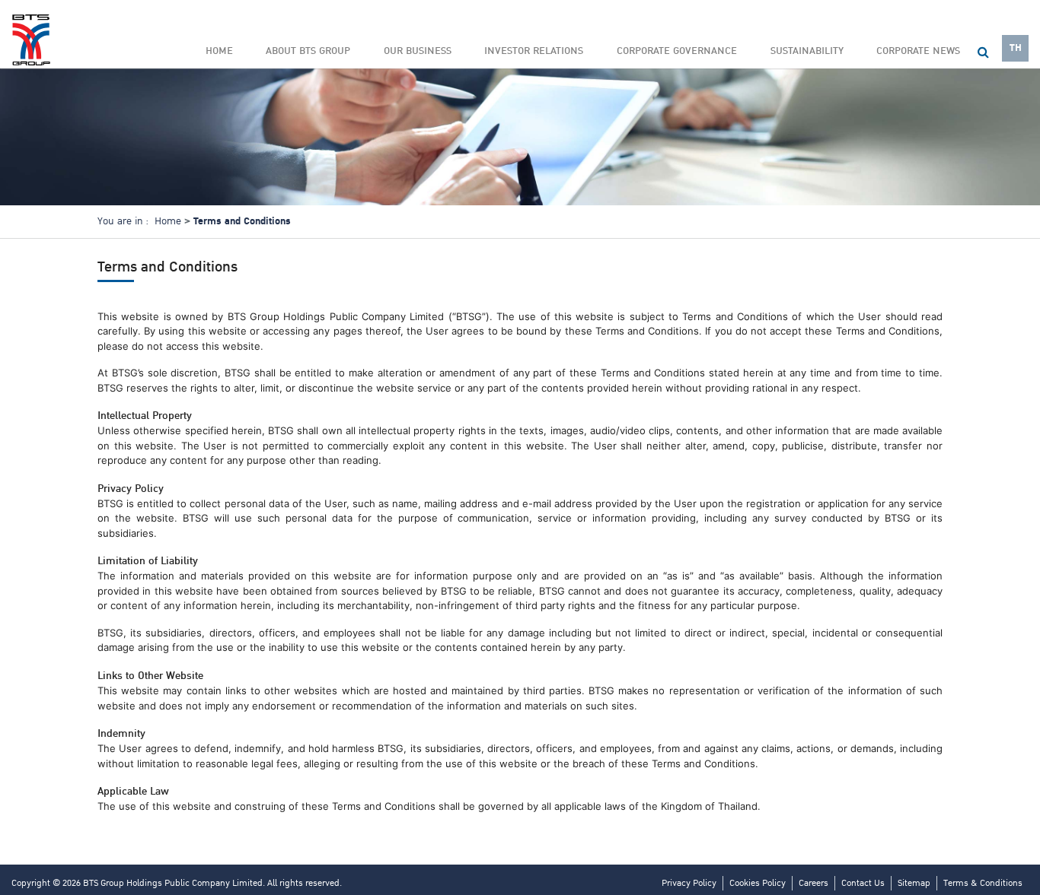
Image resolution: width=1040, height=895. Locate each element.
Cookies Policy (757, 883)
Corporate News (918, 51)
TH (1016, 48)
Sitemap (914, 883)
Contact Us (863, 883)
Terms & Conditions (982, 883)
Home (219, 51)
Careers (813, 883)
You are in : (122, 221)
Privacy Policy (689, 883)
